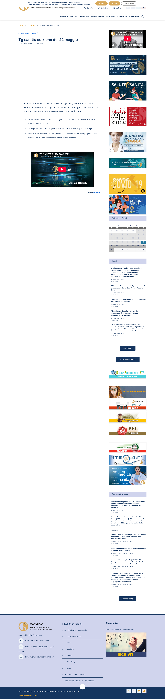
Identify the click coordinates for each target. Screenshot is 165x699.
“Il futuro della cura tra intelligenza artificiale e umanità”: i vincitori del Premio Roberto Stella (128, 288)
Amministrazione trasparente (76, 630)
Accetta (101, 3)
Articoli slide (31, 25)
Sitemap (68, 668)
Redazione (105, 8)
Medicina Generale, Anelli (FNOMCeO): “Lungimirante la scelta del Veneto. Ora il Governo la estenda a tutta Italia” (127, 562)
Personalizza (129, 3)
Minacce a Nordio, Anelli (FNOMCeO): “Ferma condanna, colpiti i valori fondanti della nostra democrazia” (128, 537)
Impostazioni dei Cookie (28, 695)
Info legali (68, 655)
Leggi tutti (127, 599)
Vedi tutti (127, 348)
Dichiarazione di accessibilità (75, 674)
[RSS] (128, 691)
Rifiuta (114, 3)
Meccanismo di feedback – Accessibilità (79, 681)
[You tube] (144, 691)
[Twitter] (139, 691)
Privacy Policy (70, 649)
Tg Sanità (34, 33)
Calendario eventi (127, 359)
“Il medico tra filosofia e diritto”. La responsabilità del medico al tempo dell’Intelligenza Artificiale (124, 313)
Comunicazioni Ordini (73, 636)
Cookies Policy (70, 662)
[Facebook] (134, 691)
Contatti (90, 8)
